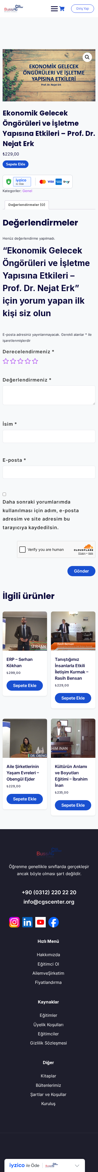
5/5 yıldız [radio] (35, 361)
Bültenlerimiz (48, 1085)
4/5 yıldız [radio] (28, 361)
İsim (10, 424)
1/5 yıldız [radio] (6, 361)
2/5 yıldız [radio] (13, 361)
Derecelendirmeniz (29, 351)
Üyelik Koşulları (48, 1024)
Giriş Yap (82, 8)
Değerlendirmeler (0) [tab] (26, 205)
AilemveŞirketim (48, 973)
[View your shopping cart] (62, 8)
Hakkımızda (48, 954)
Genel (27, 191)
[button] (87, 57)
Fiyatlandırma (48, 982)
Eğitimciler (48, 1033)
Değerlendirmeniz (27, 380)
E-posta (14, 460)
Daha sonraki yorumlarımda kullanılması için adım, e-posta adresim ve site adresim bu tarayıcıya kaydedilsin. (41, 514)
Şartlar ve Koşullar (48, 1094)
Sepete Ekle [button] (24, 685)
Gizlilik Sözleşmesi (48, 1043)
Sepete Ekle (15, 164)
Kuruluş (48, 1103)
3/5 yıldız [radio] (20, 361)
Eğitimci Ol (48, 964)
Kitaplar (48, 1075)
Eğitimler (48, 1015)
